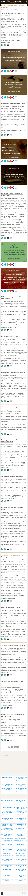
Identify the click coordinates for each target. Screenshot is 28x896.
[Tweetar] (5, 71)
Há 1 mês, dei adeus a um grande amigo (13, 372)
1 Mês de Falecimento (7, 777)
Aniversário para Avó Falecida (20, 870)
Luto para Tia (7, 875)
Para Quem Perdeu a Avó (7, 855)
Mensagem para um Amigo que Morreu (7, 835)
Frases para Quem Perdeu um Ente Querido (20, 808)
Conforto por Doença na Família (7, 866)
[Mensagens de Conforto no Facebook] (23, 893)
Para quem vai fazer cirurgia (7, 804)
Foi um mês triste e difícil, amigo (11, 607)
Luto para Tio (21, 872)
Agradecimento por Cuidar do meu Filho (21, 850)
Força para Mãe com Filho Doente (7, 860)
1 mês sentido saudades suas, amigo (12, 476)
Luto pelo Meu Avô (20, 853)
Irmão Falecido (20, 814)
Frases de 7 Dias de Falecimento (20, 856)
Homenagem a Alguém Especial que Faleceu (7, 825)
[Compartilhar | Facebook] (2, 45)
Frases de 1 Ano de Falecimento (20, 835)
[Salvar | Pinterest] (10, 71)
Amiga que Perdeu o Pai (20, 863)
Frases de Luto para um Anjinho (7, 880)
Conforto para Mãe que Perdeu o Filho (21, 812)
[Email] (11, 45)
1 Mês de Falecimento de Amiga (21, 789)
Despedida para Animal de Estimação (20, 841)
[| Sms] (8, 45)
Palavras (7, 822)
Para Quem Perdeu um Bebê (20, 819)
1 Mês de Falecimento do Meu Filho (7, 789)
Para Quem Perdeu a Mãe (7, 800)
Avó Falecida (21, 822)
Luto (21, 803)
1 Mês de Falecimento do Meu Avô (7, 785)
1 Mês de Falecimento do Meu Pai (7, 781)
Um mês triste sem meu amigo (10, 336)
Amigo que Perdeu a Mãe (7, 838)
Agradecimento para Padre (21, 876)
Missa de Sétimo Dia (7, 849)
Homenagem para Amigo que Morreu (7, 815)
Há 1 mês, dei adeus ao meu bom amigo (13, 103)
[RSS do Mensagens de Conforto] (25, 893)
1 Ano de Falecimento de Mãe (21, 860)
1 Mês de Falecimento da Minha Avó (21, 781)
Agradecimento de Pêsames (7, 841)
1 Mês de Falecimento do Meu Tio (21, 792)
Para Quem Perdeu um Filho (20, 825)
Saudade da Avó (7, 853)
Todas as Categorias (14, 882)
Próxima (17, 747)
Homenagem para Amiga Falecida (20, 880)
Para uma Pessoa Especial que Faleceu (7, 812)
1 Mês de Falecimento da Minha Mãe (21, 778)
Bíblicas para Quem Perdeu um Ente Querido (7, 829)
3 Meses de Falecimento (7, 863)
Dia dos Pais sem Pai (20, 828)
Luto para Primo (7, 869)
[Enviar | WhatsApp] (5, 45)
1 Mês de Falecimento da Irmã (21, 785)
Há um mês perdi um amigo (9, 407)
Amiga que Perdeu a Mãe (7, 844)
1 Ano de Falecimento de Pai (21, 866)
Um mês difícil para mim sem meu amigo (13, 645)
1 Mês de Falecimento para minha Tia (7, 792)
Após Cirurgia (20, 844)
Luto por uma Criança (7, 872)
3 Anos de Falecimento (20, 838)
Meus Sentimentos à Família (20, 801)
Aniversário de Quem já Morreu (7, 819)
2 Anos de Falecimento (7, 807)
